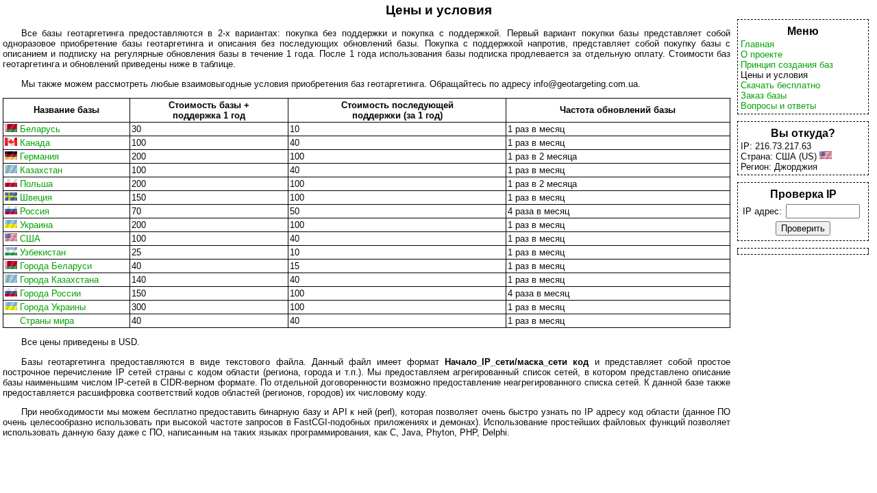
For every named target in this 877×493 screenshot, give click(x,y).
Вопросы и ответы (778, 106)
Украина (36, 225)
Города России (50, 293)
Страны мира (47, 321)
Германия (39, 156)
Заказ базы (764, 95)
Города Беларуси (56, 266)
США (30, 238)
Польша (36, 184)
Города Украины (53, 307)
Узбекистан (43, 252)
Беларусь (40, 129)
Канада (35, 143)
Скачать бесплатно (780, 85)
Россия (34, 211)
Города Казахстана (59, 280)
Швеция (36, 197)
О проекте (761, 54)
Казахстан (41, 170)
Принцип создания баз (787, 65)
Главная (757, 44)
